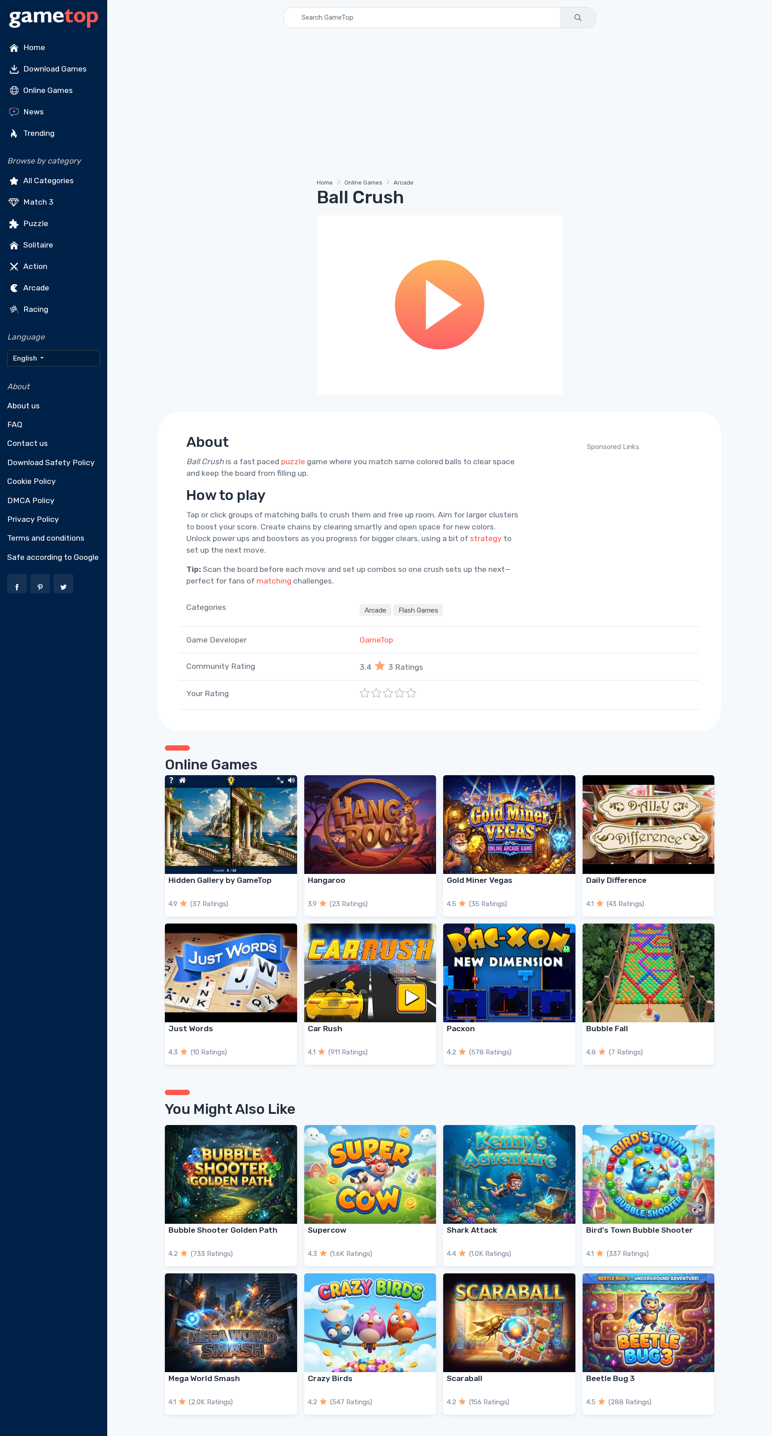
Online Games (47, 90)
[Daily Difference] (649, 824)
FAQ (14, 424)
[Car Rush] (370, 973)
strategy (486, 538)
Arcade (35, 287)
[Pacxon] (509, 973)
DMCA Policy (31, 500)
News (32, 111)
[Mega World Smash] (231, 1322)
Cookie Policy (31, 481)
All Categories (47, 180)
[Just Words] (231, 973)
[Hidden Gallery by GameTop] (231, 824)
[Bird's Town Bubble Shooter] (649, 1174)
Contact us (27, 443)
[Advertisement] (433, 105)
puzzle (293, 461)
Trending (38, 133)
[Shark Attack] (509, 1174)
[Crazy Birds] (370, 1322)
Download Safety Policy (51, 462)
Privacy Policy (33, 519)
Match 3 (37, 201)
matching (273, 580)
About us (23, 405)
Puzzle (34, 223)
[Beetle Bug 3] (649, 1322)
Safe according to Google (53, 557)
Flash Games (418, 610)
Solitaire (37, 244)
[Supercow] (370, 1174)
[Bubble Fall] (649, 973)
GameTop (376, 639)
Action (34, 266)
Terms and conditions (45, 537)
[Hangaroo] (370, 824)
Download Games (54, 68)
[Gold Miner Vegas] (509, 824)
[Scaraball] (509, 1322)
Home (33, 47)
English (25, 358)
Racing (34, 309)
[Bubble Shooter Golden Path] (231, 1174)
